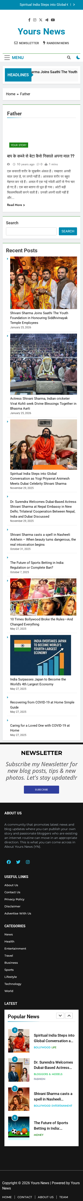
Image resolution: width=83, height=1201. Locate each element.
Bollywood (42, 1028)
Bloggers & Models (48, 1054)
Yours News (41, 31)
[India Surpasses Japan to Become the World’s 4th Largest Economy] (40, 674)
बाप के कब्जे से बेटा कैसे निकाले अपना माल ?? (40, 156)
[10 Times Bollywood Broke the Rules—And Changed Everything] (43, 614)
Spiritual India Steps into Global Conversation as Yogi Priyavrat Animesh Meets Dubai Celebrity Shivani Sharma (39, 479)
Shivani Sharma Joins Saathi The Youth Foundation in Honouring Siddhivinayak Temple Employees (39, 318)
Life (54, 1028)
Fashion (39, 1059)
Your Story (19, 145)
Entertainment (62, 1086)
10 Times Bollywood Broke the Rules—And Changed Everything (52, 1137)
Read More (14, 205)
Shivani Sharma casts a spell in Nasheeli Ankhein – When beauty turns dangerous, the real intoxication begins (43, 540)
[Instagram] (27, 862)
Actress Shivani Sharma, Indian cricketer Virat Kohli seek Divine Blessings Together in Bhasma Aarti (43, 403)
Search (12, 222)
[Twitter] (18, 862)
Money (38, 1115)
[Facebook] (8, 862)
